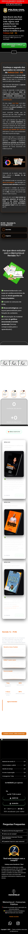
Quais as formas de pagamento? (13, 830)
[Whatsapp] (10, 923)
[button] (14, 830)
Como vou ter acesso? (10, 834)
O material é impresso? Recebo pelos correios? (12, 837)
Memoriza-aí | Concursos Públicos (14, 903)
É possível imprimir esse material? (13, 841)
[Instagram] (18, 923)
